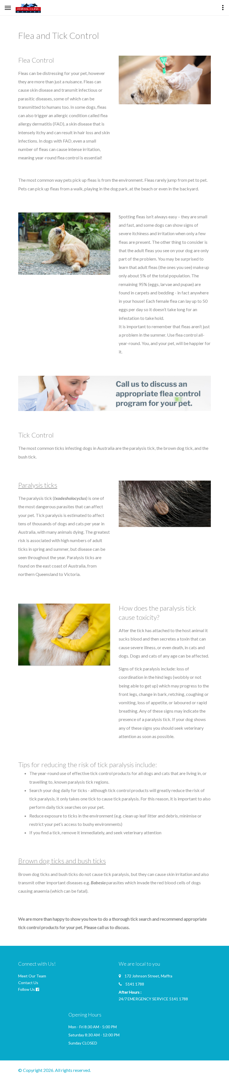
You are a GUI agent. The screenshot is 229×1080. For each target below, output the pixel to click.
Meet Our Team (32, 975)
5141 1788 (134, 984)
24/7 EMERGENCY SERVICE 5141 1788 (153, 998)
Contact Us (28, 982)
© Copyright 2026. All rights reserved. (54, 1070)
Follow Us (26, 989)
